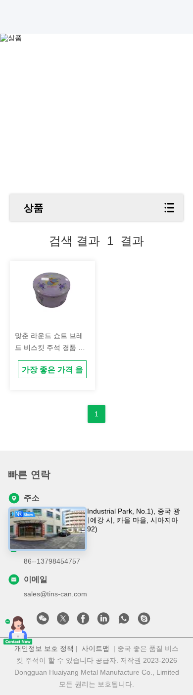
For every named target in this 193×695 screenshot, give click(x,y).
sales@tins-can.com (55, 594)
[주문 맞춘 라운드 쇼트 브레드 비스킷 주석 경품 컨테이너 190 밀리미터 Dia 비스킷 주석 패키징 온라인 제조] (52, 292)
